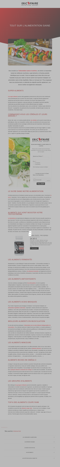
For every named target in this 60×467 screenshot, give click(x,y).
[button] (30, 232)
